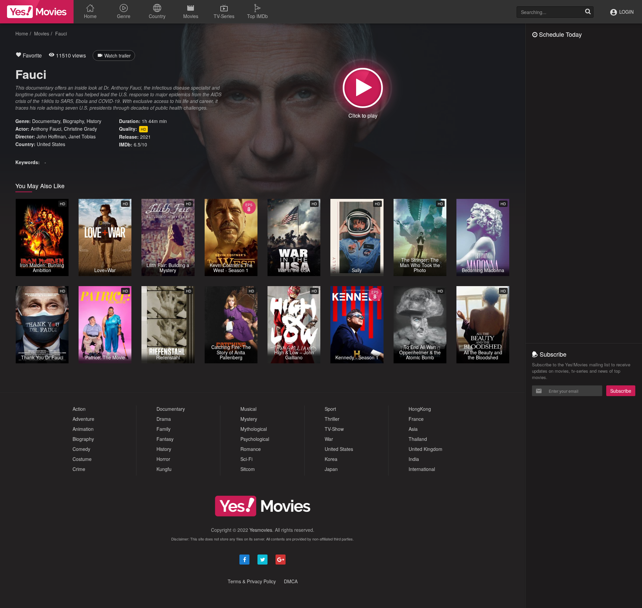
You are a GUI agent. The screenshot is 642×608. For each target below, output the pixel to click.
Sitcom (247, 469)
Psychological (254, 439)
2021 (145, 136)
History (94, 121)
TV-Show (334, 428)
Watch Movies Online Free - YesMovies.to (37, 11)
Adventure (83, 418)
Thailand (418, 439)
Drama (163, 418)
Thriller (332, 418)
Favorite (31, 55)
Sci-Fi (246, 459)
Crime (79, 469)
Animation (83, 428)
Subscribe (620, 390)
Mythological (253, 428)
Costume (82, 459)
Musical (248, 408)
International (422, 469)
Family (163, 428)
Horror (163, 459)
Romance (250, 449)
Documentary (46, 121)
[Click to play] (363, 88)
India (414, 459)
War (329, 439)
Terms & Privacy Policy (252, 581)
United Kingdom (425, 449)
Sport (330, 408)
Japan (331, 469)
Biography (73, 121)
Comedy (81, 449)
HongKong (420, 408)
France (416, 418)
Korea (331, 459)
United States (51, 144)
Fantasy (165, 439)
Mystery (248, 418)
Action (79, 408)
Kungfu (164, 469)
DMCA (291, 581)
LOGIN (626, 11)
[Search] (588, 12)
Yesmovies (260, 529)
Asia (413, 428)
